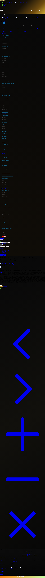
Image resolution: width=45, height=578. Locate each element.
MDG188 (1, 272)
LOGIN (26, 12)
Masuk (1, 239)
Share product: (2, 287)
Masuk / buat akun (5, 250)
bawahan (3, 70)
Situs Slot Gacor (3, 554)
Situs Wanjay (2, 557)
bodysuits (3, 53)
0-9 (39, 25)
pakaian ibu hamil (6, 95)
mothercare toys (4, 232)
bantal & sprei (5, 144)
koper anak (4, 122)
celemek (4, 162)
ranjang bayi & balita (6, 147)
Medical (3, 212)
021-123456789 (14, 561)
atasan (3, 68)
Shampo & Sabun (5, 196)
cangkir (3, 167)
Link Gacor (2, 560)
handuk (3, 222)
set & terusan (4, 50)
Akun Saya (2, 238)
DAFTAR (33, 12)
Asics (4, 31)
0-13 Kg (3, 126)
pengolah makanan (6, 173)
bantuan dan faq (14, 558)
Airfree (18, 28)
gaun (3, 72)
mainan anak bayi (6, 230)
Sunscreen (3, 194)
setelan (3, 74)
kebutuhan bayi (5, 46)
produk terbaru (5, 35)
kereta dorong (5, 115)
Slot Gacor (2, 565)
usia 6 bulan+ (4, 119)
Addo (4, 28)
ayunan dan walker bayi (7, 225)
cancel (1, 244)
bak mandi (4, 219)
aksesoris (3, 78)
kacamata (3, 41)
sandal (3, 62)
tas (2, 39)
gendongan (4, 131)
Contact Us (41, 12)
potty (3, 217)
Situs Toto (2, 571)
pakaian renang (5, 80)
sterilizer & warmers (6, 157)
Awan (18, 31)
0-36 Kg (3, 128)
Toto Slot (1, 574)
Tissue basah (4, 209)
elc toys (3, 234)
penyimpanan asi (4, 182)
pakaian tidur (4, 48)
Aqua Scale (39, 28)
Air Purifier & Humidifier (6, 214)
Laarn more (13, 264)
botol (3, 155)
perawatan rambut (5, 198)
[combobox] (5, 242)
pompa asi (3, 180)
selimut (3, 142)
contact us (38, 18)
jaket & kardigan (4, 76)
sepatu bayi (4, 58)
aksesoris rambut (4, 43)
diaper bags (4, 136)
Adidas (11, 28)
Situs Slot (1, 563)
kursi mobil (4, 124)
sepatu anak (4, 60)
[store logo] (10, 15)
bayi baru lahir (4, 117)
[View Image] (0, 547)
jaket (3, 107)
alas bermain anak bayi (7, 228)
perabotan (4, 149)
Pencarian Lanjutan (3, 243)
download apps (11, 2)
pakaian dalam (4, 92)
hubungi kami (13, 555)
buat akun (4, 251)
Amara (31, 28)
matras (3, 151)
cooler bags (4, 184)
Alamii (25, 28)
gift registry (24, 2)
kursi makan (5, 187)
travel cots (4, 133)
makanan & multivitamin (7, 176)
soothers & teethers (6, 160)
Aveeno (11, 31)
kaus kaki (3, 64)
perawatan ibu (5, 204)
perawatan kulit (4, 192)
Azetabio (25, 31)
